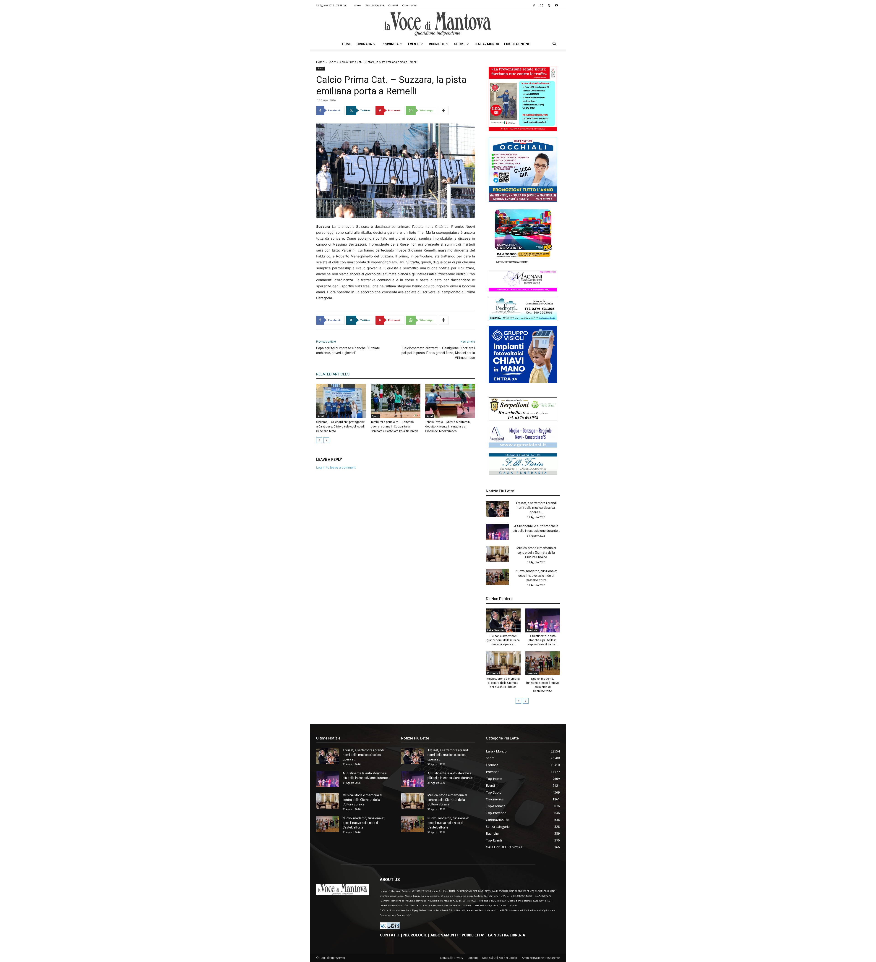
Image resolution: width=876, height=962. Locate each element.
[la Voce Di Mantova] (438, 24)
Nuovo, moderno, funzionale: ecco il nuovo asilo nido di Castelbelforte (536, 575)
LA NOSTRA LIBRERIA (506, 935)
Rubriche (437, 44)
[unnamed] (523, 446)
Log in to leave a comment (336, 467)
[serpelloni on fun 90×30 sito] (523, 419)
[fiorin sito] (523, 473)
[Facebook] (533, 5)
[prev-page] (319, 440)
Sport (459, 44)
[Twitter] (548, 5)
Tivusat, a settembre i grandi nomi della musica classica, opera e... (536, 507)
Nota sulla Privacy (451, 958)
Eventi (413, 44)
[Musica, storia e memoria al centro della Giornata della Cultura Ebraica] (497, 554)
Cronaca (364, 44)
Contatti (393, 5)
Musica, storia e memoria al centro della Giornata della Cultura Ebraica (536, 552)
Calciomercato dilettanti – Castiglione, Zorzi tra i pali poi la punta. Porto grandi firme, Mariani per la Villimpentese (438, 353)
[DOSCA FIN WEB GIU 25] (523, 200)
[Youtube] (556, 5)
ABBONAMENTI (444, 935)
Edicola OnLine (375, 5)
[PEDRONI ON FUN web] (523, 319)
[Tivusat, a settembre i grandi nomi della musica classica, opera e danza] (497, 509)
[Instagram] (541, 5)
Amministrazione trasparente (541, 958)
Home (357, 5)
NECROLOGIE (415, 935)
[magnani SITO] (523, 290)
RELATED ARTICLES (332, 374)
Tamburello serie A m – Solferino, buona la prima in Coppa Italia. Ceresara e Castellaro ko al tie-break (394, 426)
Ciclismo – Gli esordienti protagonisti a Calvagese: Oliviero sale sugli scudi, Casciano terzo (340, 426)
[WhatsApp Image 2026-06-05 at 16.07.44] (523, 263)
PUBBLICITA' (473, 935)
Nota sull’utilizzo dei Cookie (500, 958)
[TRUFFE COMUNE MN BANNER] (523, 130)
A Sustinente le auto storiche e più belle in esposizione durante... (542, 640)
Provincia (390, 44)
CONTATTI (389, 935)
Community (409, 5)
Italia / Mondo (487, 44)
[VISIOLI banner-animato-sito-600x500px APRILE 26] (523, 382)
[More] (444, 110)
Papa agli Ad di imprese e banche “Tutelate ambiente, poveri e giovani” (348, 350)
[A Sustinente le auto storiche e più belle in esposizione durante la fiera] (497, 532)
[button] (554, 44)
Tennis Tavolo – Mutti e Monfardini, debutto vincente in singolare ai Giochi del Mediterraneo (448, 426)
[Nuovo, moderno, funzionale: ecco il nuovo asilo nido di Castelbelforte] (497, 577)
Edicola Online (517, 44)
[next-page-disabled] (326, 440)
